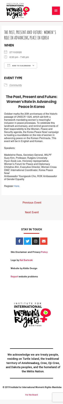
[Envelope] (43, 241)
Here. (17, 186)
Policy (44, 252)
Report (14, 276)
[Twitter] (27, 241)
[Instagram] (35, 241)
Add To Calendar (21, 65)
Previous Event (31, 202)
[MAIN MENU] (56, 11)
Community (15, 85)
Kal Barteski (26, 260)
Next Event (32, 212)
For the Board (31, 395)
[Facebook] (19, 241)
